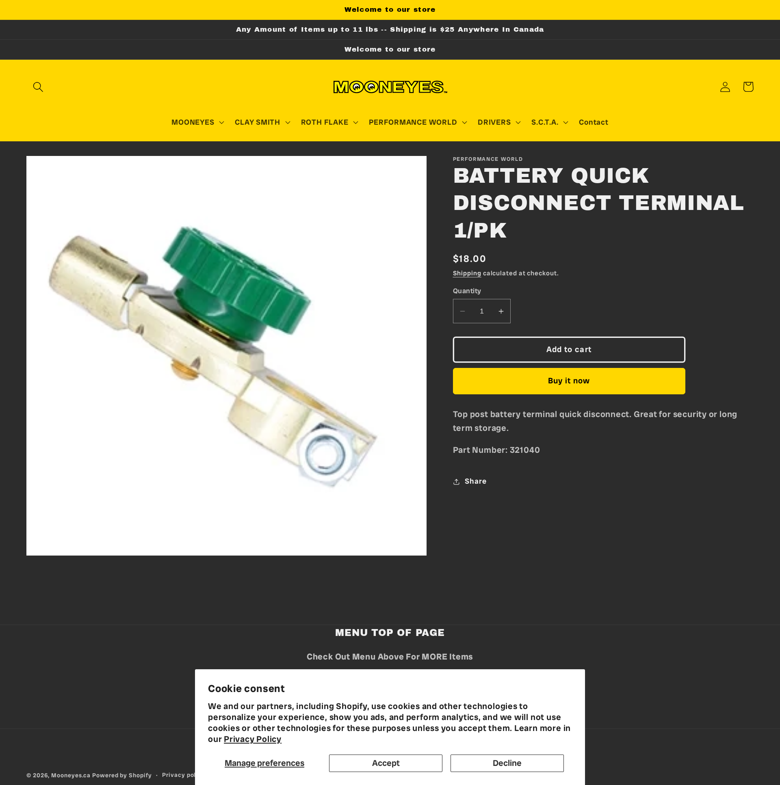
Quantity (467, 290)
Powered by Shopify (122, 775)
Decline (507, 762)
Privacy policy (183, 775)
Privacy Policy (253, 738)
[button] (38, 86)
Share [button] (475, 481)
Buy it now (569, 381)
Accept (386, 762)
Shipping (467, 273)
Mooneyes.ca (71, 775)
